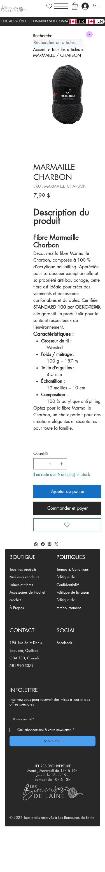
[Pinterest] (49, 544)
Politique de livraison (73, 592)
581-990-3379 (22, 665)
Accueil (39, 49)
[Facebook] (43, 544)
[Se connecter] (85, 6)
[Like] (49, 6)
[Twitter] (56, 544)
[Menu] (61, 6)
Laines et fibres (21, 584)
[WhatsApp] (36, 544)
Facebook (64, 642)
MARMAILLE (44, 55)
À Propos (17, 607)
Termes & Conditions (72, 569)
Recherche (42, 36)
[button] (75, 6)
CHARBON (70, 55)
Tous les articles (66, 49)
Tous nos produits (23, 569)
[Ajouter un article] (61, 463)
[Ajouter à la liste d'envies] (67, 524)
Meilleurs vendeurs (24, 576)
